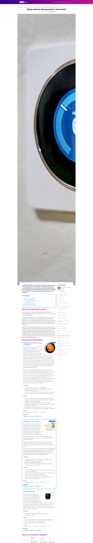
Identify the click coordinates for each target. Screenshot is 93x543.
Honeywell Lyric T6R (29, 302)
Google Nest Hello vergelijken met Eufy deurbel (63, 304)
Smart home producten (62, 2)
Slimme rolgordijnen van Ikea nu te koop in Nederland (64, 349)
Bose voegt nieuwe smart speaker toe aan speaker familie (64, 346)
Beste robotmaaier (60, 340)
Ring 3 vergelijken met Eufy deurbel (63, 308)
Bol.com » (32, 416)
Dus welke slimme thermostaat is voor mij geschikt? (33, 305)
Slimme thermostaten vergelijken (30, 304)
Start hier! (70, 2)
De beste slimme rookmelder (61, 318)
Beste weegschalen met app (61, 328)
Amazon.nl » (38, 416)
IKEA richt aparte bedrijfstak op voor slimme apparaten (63, 354)
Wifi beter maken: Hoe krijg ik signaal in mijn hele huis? (63, 321)
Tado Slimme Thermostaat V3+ (32, 421)
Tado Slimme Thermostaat (30, 301)
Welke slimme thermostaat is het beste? (66, 288)
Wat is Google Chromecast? (61, 316)
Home (54, 2)
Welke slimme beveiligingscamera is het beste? (63, 338)
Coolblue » (25, 416)
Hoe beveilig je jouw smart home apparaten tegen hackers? (62, 324)
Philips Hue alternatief (60, 301)
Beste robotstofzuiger (60, 333)
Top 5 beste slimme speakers (62, 314)
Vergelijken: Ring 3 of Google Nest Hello (63, 306)
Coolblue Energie (60, 299)
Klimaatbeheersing (51, 11)
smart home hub (46, 313)
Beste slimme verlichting (61, 326)
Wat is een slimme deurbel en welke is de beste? (63, 331)
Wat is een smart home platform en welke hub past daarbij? (63, 343)
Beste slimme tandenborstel (61, 312)
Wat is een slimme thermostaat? (30, 298)
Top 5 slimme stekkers (61, 310)
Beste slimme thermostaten (29, 299)
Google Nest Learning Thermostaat (32, 300)
